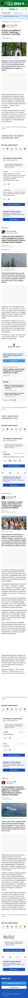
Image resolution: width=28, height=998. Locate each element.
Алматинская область (7, 135)
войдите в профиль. (9, 166)
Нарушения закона (18, 13)
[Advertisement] (14, 82)
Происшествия (5, 13)
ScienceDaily (5, 830)
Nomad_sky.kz (20, 321)
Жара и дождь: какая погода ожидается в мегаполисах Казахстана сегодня (13, 371)
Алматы (4, 416)
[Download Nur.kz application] (14, 3)
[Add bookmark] (25, 473)
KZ (23, 9)
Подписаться (14, 360)
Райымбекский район (7, 418)
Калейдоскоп (4, 227)
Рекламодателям (14, 987)
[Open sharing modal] (18, 473)
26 (3, 710)
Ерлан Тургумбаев (18, 135)
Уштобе (16, 137)
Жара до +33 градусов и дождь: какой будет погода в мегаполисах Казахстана (14, 387)
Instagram (15, 219)
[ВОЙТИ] (25, 9)
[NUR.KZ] (14, 9)
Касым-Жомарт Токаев (7, 137)
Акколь (15, 418)
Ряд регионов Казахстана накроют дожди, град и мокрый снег (15, 394)
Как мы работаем (5, 493)
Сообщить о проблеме (14, 983)
